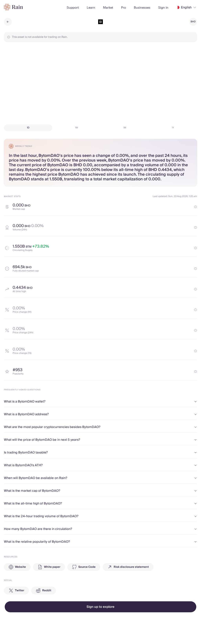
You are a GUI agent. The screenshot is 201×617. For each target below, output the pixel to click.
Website (20, 567)
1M (124, 128)
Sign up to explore (100, 607)
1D (28, 128)
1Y (173, 128)
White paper (52, 567)
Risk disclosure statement (131, 567)
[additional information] (195, 206)
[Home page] (13, 7)
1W (76, 128)
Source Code (87, 567)
